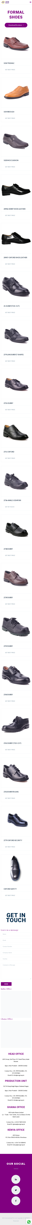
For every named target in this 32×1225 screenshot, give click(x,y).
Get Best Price (10, 69)
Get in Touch (9, 507)
